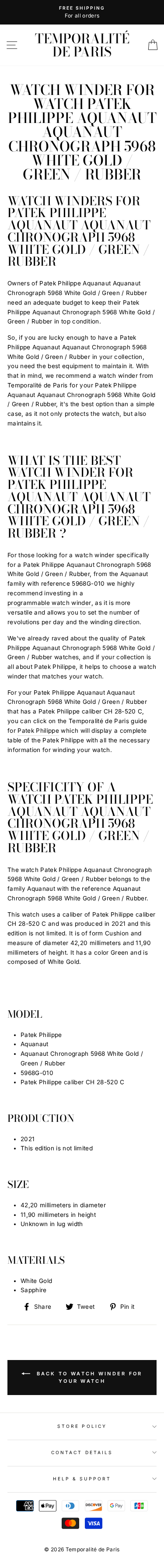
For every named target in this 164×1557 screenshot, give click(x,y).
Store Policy (82, 1426)
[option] (82, 12)
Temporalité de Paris (82, 45)
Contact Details (82, 1452)
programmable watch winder (49, 602)
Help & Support (82, 1478)
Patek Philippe (38, 730)
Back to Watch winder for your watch (88, 1377)
